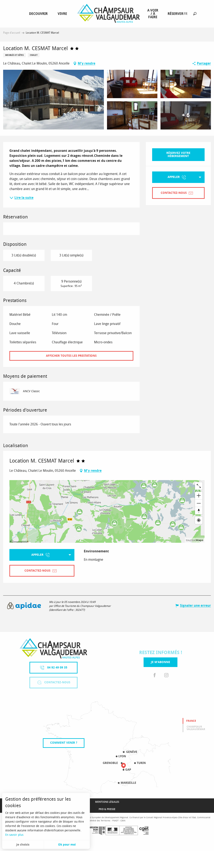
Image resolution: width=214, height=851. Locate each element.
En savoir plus (14, 835)
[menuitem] (39, 14)
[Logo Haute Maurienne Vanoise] (53, 648)
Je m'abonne (160, 662)
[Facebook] (154, 675)
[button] (195, 13)
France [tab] (191, 720)
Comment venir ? (63, 742)
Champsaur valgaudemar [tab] (196, 728)
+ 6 (186, 115)
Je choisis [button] (22, 844)
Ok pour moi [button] (67, 844)
